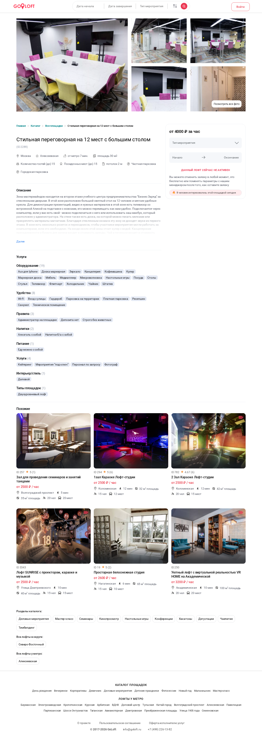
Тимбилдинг (27, 627)
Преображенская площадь (160, 710)
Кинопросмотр (109, 618)
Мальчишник (202, 690)
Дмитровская (133, 710)
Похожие (23, 409)
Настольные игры (137, 618)
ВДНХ (115, 704)
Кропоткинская (72, 704)
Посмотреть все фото (226, 103)
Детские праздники (146, 690)
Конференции (164, 618)
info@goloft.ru (132, 729)
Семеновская (210, 710)
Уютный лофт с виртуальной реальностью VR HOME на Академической (206, 574)
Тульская (148, 704)
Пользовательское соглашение (119, 723)
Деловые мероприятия (34, 618)
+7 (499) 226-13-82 (160, 729)
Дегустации (206, 618)
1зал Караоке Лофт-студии (114, 477)
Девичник (95, 690)
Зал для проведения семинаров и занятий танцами (48, 479)
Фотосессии (168, 690)
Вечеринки (61, 690)
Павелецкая (233, 704)
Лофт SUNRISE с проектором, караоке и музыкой (46, 574)
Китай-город (163, 704)
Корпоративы (78, 690)
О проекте (83, 723)
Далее (20, 241)
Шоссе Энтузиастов (75, 710)
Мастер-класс (64, 618)
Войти (240, 6)
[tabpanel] (53, 440)
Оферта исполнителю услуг (166, 723)
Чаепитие (226, 618)
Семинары (86, 618)
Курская (90, 704)
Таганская (96, 710)
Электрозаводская (49, 704)
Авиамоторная (114, 710)
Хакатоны (185, 618)
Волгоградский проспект (189, 704)
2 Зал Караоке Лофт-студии (192, 477)
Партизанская (52, 710)
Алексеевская (28, 661)
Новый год (185, 690)
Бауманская (28, 704)
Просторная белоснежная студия (119, 572)
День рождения (42, 690)
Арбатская (103, 704)
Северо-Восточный (31, 644)
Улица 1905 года (190, 710)
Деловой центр (130, 704)
